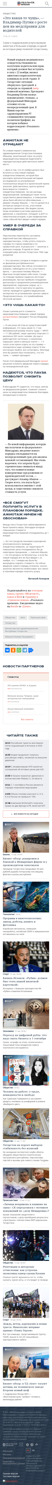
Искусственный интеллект (21, 710)
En (33, 1450)
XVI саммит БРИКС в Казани (22, 687)
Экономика (8, 1031)
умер (36, 88)
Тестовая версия (11, 1476)
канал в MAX (14, 596)
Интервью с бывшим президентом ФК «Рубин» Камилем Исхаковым (25, 984)
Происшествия (37, 617)
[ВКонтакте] (7, 650)
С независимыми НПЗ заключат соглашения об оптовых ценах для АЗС (24, 768)
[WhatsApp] (19, 650)
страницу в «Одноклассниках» (22, 598)
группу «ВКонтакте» (27, 593)
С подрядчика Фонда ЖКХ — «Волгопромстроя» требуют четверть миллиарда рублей (25, 1391)
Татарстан (10, 623)
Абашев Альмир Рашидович (19, 636)
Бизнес (6, 854)
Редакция (7, 1451)
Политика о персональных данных (14, 1463)
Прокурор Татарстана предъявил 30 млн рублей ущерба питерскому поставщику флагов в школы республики (25, 866)
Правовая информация (14, 1458)
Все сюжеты (27, 719)
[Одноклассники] (13, 650)
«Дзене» (26, 606)
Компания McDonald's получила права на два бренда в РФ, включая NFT (25, 804)
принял (44, 361)
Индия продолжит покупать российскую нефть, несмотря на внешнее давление (26, 757)
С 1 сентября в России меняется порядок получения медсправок (24, 786)
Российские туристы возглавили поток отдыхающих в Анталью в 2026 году (24, 746)
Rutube (15, 606)
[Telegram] (24, 650)
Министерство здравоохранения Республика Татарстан (21, 630)
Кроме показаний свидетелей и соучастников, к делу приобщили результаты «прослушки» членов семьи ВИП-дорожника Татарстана (26, 1213)
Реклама (7, 1455)
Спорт (6, 974)
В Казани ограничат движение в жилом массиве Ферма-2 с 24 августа (24, 777)
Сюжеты (13, 676)
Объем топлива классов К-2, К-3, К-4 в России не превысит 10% (24, 795)
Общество (9, 13)
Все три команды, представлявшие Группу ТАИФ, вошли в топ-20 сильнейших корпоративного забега (25, 1331)
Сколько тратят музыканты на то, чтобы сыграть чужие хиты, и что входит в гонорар (25, 1273)
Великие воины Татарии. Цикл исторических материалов (23, 699)
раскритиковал (10, 316)
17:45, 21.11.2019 (10, 36)
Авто (23, 617)
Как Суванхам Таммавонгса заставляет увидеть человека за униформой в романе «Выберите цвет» (24, 1097)
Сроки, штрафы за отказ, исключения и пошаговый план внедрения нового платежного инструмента (25, 1041)
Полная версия (10, 1473)
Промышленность (12, 1379)
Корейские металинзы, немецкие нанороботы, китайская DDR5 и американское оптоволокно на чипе (26, 926)
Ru (28, 1450)
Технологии (8, 914)
